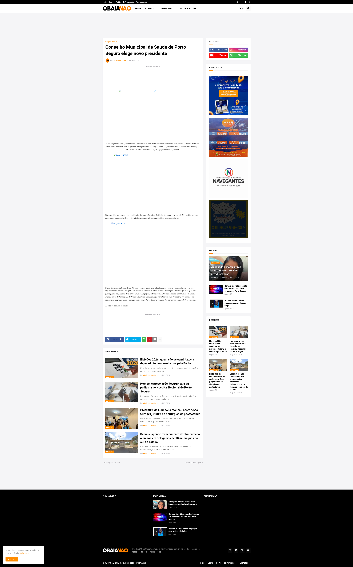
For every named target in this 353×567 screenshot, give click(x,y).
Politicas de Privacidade (125, 2)
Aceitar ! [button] (11, 559)
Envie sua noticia (187, 8)
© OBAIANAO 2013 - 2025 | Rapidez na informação (124, 563)
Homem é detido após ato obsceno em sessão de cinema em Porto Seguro (235, 288)
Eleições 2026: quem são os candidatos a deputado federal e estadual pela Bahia (167, 361)
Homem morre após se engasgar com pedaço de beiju (235, 303)
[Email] (154, 339)
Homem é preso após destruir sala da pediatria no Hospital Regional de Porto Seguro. (166, 387)
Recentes (149, 8)
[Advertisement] (176, 25)
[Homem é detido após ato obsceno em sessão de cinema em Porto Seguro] (216, 289)
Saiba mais (24, 553)
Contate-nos (245, 563)
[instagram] (241, 2)
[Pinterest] (149, 339)
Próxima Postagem (193, 463)
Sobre (111, 2)
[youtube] (246, 2)
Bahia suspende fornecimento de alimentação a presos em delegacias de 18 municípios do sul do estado (170, 438)
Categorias (166, 8)
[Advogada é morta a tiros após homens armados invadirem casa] (160, 504)
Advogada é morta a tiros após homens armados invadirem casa (183, 503)
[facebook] (237, 2)
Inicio (105, 2)
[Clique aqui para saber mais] (177, 477)
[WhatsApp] (144, 339)
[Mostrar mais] (160, 339)
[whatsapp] (250, 2)
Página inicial (111, 42)
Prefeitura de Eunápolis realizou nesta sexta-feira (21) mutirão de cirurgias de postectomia (170, 411)
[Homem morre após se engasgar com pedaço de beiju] (216, 303)
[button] (241, 8)
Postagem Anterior (112, 463)
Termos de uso (141, 2)
